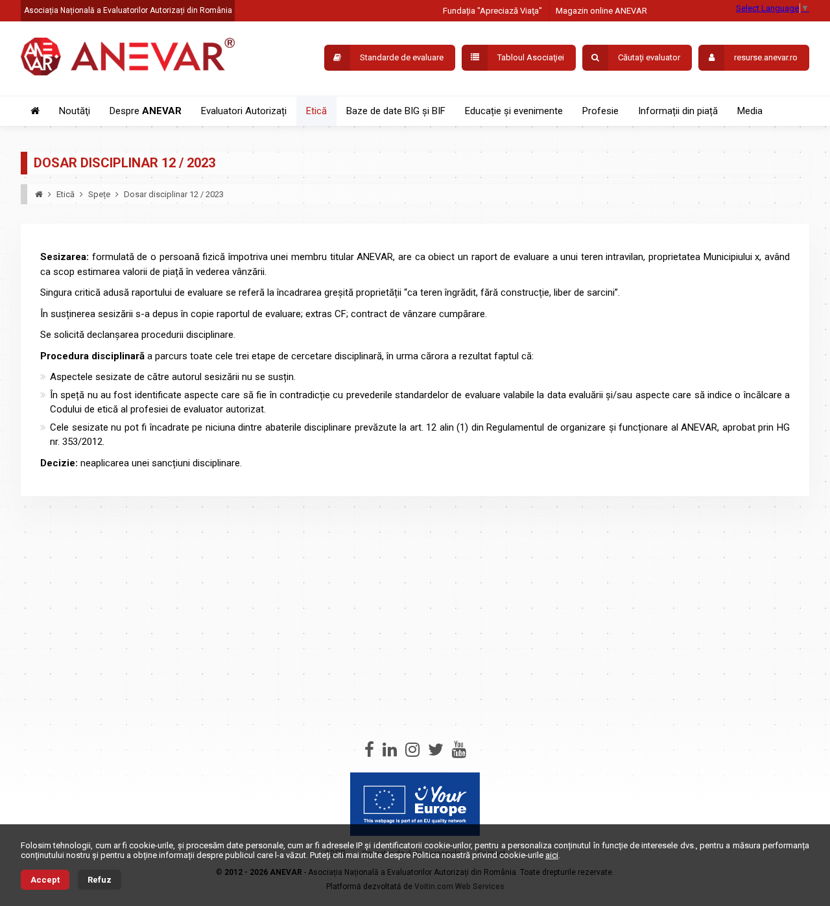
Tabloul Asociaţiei (530, 57)
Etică (316, 111)
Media (750, 111)
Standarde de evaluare (402, 57)
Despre (146, 111)
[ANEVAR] (128, 58)
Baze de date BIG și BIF (395, 111)
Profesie (600, 111)
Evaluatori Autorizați (244, 111)
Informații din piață (678, 111)
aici (551, 855)
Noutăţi (74, 111)
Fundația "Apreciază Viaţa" (492, 11)
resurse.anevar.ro (766, 57)
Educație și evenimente (514, 111)
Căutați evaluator (649, 57)
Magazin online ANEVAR (601, 11)
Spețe (99, 194)
